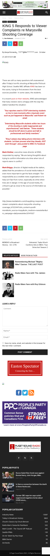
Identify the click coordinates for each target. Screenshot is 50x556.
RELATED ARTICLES (11, 256)
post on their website (20, 99)
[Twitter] (10, 43)
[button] (4, 12)
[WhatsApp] (20, 43)
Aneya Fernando (11, 52)
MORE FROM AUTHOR (29, 256)
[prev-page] (3, 295)
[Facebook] (4, 43)
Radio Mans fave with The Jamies (30, 273)
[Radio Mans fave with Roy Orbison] (8, 291)
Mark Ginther (7, 152)
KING (32, 86)
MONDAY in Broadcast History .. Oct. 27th (10, 243)
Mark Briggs (7, 167)
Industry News (18, 18)
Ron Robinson (8, 38)
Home (4, 18)
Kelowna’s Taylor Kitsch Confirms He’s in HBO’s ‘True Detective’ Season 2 (37, 244)
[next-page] (7, 295)
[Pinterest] (15, 43)
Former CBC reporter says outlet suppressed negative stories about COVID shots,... (29, 498)
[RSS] (25, 458)
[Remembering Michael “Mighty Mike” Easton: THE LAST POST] (8, 264)
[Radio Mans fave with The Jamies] (8, 276)
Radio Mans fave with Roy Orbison (30, 284)
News (10, 18)
